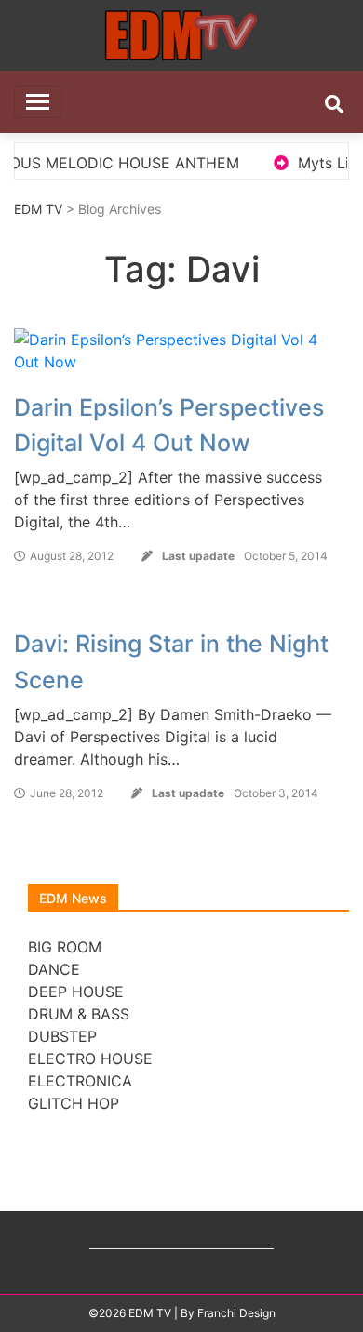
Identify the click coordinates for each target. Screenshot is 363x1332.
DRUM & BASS (78, 1014)
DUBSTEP (62, 1036)
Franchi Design (236, 1313)
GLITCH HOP (73, 1103)
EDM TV (38, 209)
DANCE (54, 969)
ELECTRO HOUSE (90, 1058)
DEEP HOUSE (76, 991)
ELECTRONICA (80, 1081)
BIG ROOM (64, 947)
